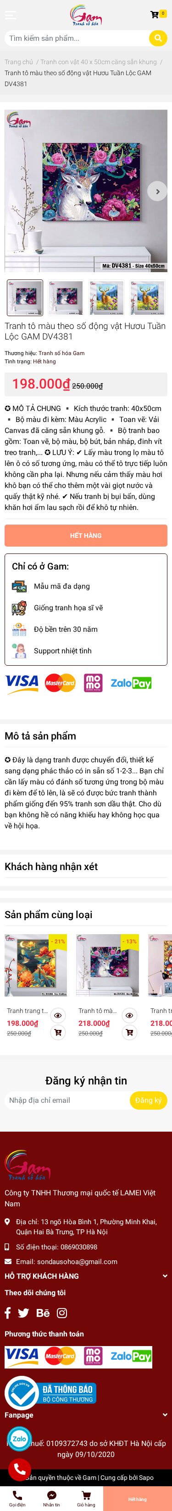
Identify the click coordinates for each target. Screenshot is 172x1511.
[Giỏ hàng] (155, 15)
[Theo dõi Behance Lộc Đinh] (43, 1313)
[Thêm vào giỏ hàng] (58, 1032)
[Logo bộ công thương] (50, 1392)
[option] (86, 190)
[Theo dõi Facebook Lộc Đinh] (8, 1313)
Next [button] (157, 191)
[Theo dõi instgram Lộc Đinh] (62, 1313)
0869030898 (79, 1247)
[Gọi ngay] (20, 1470)
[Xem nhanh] (58, 1015)
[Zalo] (19, 1438)
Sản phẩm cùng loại (49, 914)
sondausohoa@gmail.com (77, 1262)
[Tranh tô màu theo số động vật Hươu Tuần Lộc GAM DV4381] (86, 190)
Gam (89, 1477)
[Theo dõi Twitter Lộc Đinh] (23, 1313)
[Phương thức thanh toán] (78, 683)
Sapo (146, 1477)
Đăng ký (148, 1100)
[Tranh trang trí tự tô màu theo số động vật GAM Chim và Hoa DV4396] (36, 965)
